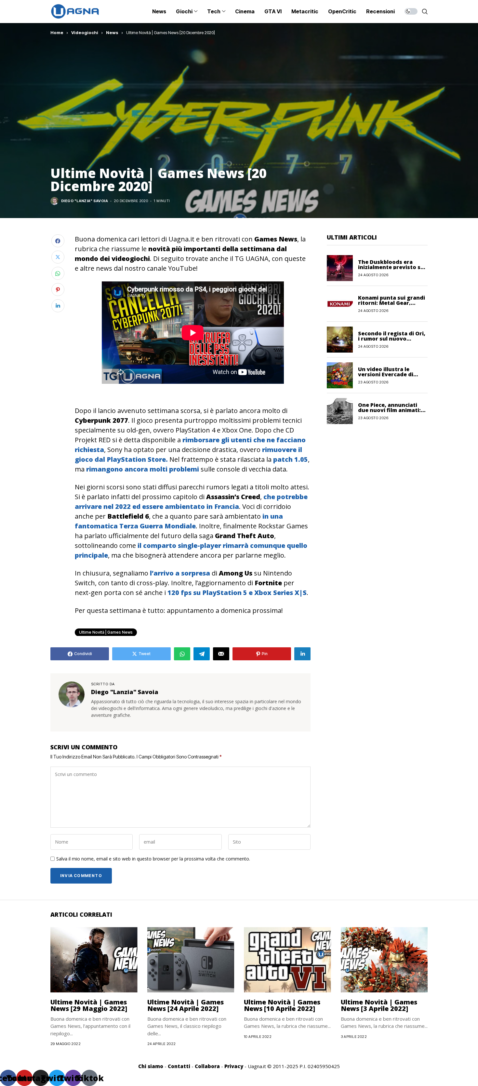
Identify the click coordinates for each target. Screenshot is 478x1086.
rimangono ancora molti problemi (142, 469)
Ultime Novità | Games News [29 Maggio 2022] (88, 1005)
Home (56, 32)
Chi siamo (150, 1066)
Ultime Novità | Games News (106, 632)
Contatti (179, 1066)
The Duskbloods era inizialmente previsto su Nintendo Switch (391, 267)
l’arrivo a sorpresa (180, 573)
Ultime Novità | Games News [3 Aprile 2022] (379, 1005)
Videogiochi (84, 32)
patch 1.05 (290, 459)
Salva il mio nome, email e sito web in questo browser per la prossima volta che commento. (153, 859)
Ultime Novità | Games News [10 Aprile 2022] (282, 1005)
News (112, 32)
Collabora (207, 1066)
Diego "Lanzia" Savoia (84, 201)
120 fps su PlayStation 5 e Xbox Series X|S (237, 592)
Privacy (233, 1066)
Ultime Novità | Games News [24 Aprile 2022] (185, 1005)
